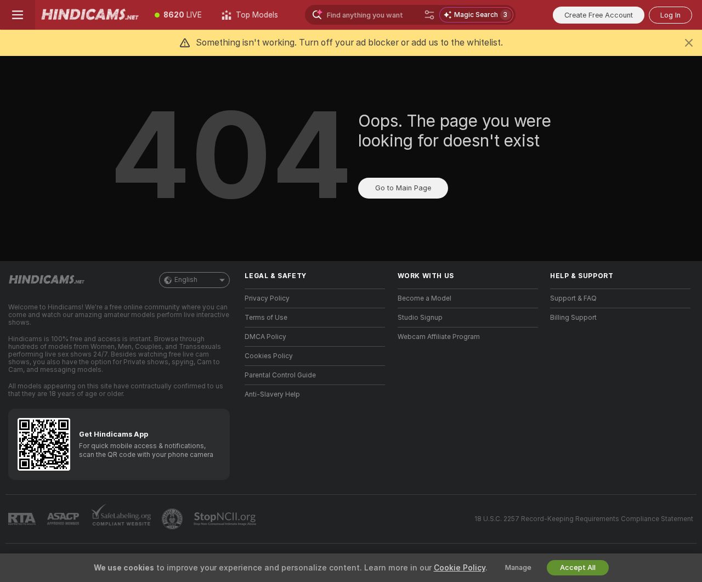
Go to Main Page (403, 188)
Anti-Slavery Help (272, 394)
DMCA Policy (265, 337)
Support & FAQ (573, 298)
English (185, 280)
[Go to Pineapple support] (173, 518)
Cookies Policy (269, 356)
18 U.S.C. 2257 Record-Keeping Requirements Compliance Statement (583, 519)
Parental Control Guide (280, 375)
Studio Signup (420, 317)
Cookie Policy (459, 567)
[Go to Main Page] (90, 15)
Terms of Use (266, 317)
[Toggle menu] (17, 15)
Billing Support (573, 317)
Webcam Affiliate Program (439, 337)
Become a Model (424, 298)
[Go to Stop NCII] (226, 519)
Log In (670, 15)
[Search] (429, 14)
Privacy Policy (267, 298)
